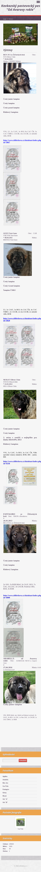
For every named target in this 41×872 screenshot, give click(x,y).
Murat (4, 796)
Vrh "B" (5, 802)
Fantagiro (6, 789)
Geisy (4, 792)
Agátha (5, 776)
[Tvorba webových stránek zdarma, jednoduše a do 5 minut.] (27, 866)
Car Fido (5, 786)
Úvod (4, 19)
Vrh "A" (5, 799)
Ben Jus (5, 783)
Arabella (5, 779)
